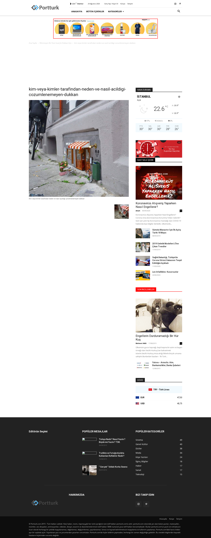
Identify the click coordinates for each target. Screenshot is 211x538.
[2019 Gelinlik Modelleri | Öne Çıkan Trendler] (143, 247)
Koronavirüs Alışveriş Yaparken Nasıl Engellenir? (156, 205)
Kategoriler (115, 11)
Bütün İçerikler (95, 11)
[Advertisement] (105, 66)
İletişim (130, 4)
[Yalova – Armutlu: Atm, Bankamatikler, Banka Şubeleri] (143, 366)
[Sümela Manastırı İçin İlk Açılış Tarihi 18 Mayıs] (143, 233)
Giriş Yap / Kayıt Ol (111, 4)
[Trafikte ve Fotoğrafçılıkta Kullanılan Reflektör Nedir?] (89, 457)
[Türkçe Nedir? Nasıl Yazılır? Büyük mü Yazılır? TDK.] (89, 443)
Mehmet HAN (141, 343)
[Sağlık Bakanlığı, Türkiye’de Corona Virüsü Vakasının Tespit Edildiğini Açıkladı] (143, 261)
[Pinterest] (180, 4)
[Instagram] (175, 4)
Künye (122, 4)
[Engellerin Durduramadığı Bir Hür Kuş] (159, 315)
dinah (138, 211)
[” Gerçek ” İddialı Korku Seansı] (89, 470)
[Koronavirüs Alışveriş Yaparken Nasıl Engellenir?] (159, 183)
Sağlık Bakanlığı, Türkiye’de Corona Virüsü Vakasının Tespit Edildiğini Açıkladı (167, 260)
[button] (178, 11)
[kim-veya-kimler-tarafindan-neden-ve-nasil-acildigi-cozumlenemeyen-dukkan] (79, 196)
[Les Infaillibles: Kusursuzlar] (143, 275)
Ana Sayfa (33, 43)
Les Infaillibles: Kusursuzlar (165, 272)
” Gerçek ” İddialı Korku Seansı (113, 467)
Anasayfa (76, 11)
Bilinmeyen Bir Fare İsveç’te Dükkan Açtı (55, 43)
